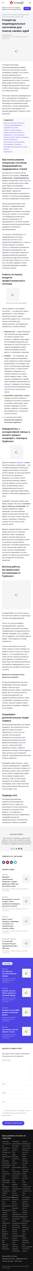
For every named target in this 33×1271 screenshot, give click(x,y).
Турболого (6, 247)
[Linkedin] (16, 849)
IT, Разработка (6, 1143)
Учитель (24, 1214)
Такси (24, 1193)
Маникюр (15, 1197)
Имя (4, 1084)
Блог (9, 14)
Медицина (15, 1208)
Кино (13, 1161)
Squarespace (6, 1148)
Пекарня (14, 1238)
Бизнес (4, 1195)
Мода (13, 1210)
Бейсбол (4, 1193)
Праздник (15, 1249)
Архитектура (6, 1173)
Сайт (3, 1101)
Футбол (24, 1225)
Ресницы (25, 1161)
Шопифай (25, 1240)
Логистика (15, 1195)
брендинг (7, 384)
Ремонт (24, 1154)
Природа (24, 1141)
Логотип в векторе (7, 1261)
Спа (23, 1180)
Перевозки (15, 1240)
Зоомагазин (5, 1249)
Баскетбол (5, 1189)
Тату (23, 1195)
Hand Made (5, 1141)
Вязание (4, 1216)
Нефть (14, 1221)
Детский (4, 1231)
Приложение (16, 1251)
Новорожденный (17, 1223)
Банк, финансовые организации (6, 1180)
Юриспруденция (27, 1246)
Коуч (13, 1180)
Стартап (24, 1184)
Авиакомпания (6, 1156)
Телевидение (26, 1197)
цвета (19, 633)
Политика (15, 1246)
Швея (24, 1236)
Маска (14, 1201)
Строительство (26, 1191)
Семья (24, 1173)
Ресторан (25, 1163)
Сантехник (25, 1169)
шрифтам (19, 462)
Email (4, 1093)
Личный (14, 1193)
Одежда (14, 1229)
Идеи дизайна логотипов (9, 1256)
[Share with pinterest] (7, 862)
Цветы (24, 1234)
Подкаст (14, 1244)
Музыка (14, 1212)
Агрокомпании (6, 1165)
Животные (5, 1244)
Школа (24, 1238)
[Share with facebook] (3, 862)
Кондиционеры (16, 1173)
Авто (3, 1158)
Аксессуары (6, 1167)
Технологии (25, 1199)
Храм (23, 1231)
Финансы (25, 1216)
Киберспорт (15, 1158)
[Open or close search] (29, 2)
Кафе (13, 1154)
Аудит (4, 1176)
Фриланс (24, 1223)
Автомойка (5, 1161)
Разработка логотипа (8, 1258)
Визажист (5, 1214)
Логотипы (5, 874)
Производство (26, 1143)
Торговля (25, 1201)
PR (3, 1146)
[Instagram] (11, 849)
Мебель (14, 1206)
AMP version (18, 1261)
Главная (4, 14)
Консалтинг (15, 1176)
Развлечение (26, 1148)
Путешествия (26, 1146)
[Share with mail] (15, 862)
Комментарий (6, 1060)
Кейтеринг (15, 1156)
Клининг (14, 1163)
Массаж (14, 1204)
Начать (27, 8)
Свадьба (25, 1171)
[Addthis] (21, 849)
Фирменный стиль (21, 1258)
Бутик (4, 1204)
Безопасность (6, 1191)
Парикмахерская (17, 1236)
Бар (3, 1184)
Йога (13, 1152)
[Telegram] (19, 849)
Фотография (25, 1221)
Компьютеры (16, 1171)
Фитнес (24, 1219)
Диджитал (5, 1234)
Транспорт (25, 1204)
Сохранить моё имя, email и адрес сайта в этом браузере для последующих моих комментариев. (16, 1113)
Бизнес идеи (6, 939)
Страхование (26, 1189)
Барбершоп (5, 1186)
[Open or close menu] (3, 3)
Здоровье (5, 1246)
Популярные (7, 963)
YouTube (4, 1150)
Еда (3, 1242)
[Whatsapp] (14, 849)
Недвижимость (16, 1214)
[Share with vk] (11, 862)
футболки (18, 732)
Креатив (14, 1186)
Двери (4, 1229)
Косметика (15, 1178)
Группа (4, 1227)
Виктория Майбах (7, 35)
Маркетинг (15, 1199)
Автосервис (5, 1163)
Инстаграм (15, 1146)
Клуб (13, 1165)
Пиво (13, 1242)
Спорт (24, 1182)
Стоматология (26, 1186)
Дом (3, 1240)
